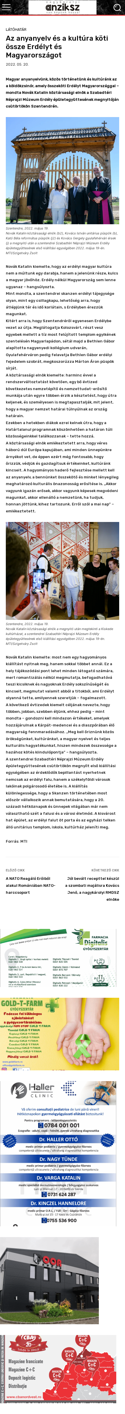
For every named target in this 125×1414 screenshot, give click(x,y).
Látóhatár (16, 29)
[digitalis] (58, 958)
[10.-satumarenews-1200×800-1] (58, 1369)
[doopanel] (49, 1280)
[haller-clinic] (58, 1153)
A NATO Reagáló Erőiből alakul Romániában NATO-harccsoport (31, 885)
